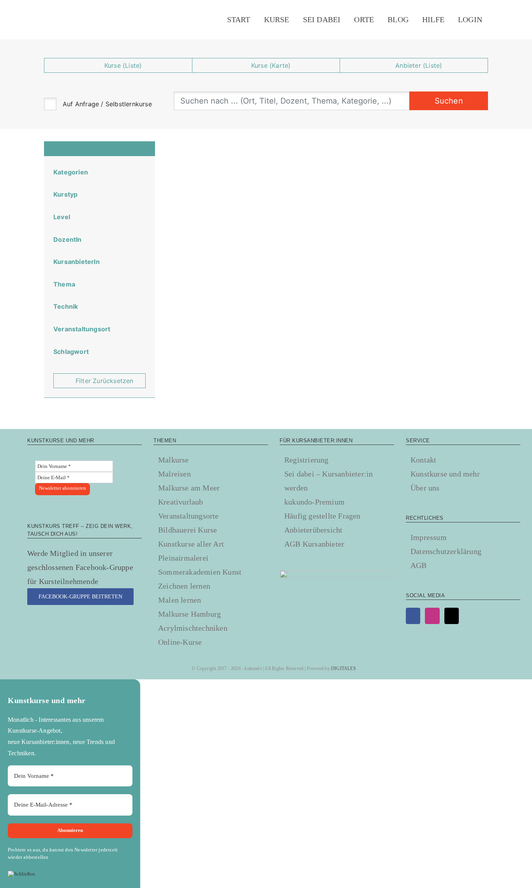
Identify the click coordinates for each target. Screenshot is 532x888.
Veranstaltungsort (81, 329)
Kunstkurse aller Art (191, 544)
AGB (418, 565)
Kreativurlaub (180, 502)
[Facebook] (413, 616)
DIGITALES (343, 668)
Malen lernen (179, 600)
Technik (65, 306)
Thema (64, 284)
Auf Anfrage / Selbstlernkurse (107, 104)
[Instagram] (432, 616)
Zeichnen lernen (184, 586)
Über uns (425, 488)
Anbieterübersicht (313, 530)
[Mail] (451, 616)
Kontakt (423, 459)
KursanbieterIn (76, 262)
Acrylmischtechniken (192, 628)
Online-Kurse (180, 642)
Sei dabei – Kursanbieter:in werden (328, 480)
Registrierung (306, 459)
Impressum (428, 537)
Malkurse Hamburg (189, 614)
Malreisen (174, 473)
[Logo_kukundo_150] (47, 8)
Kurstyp (65, 194)
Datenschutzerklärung (445, 551)
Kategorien (70, 172)
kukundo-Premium (314, 502)
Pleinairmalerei (183, 558)
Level (61, 217)
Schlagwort (71, 351)
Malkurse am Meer (189, 488)
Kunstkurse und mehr (445, 473)
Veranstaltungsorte (188, 516)
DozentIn (67, 239)
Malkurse (173, 459)
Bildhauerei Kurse (187, 530)
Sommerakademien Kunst (199, 572)
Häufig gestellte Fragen (322, 516)
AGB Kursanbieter (314, 544)
